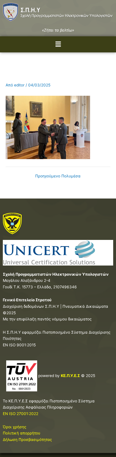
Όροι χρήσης (14, 427)
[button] (58, 44)
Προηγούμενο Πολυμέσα (58, 176)
